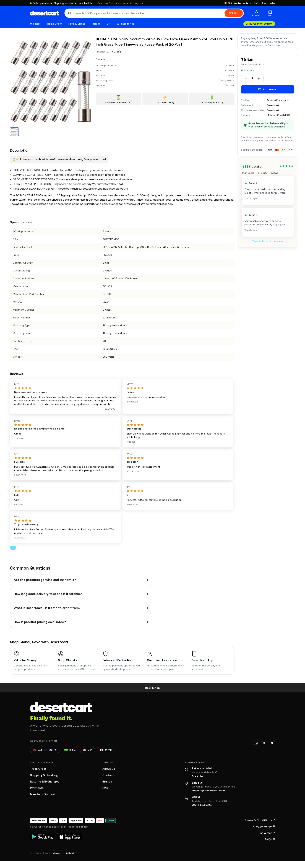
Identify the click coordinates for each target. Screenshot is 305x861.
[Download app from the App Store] (69, 836)
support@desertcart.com (208, 790)
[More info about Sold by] (288, 100)
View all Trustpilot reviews (267, 241)
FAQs (270, 839)
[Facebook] (272, 743)
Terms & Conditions (260, 820)
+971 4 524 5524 (202, 805)
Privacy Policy (264, 826)
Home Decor (54, 23)
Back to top (152, 687)
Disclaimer (266, 833)
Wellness (35, 23)
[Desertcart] (44, 13)
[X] (264, 743)
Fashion (96, 23)
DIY (109, 23)
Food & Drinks (76, 23)
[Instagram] (256, 743)
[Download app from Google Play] (42, 836)
